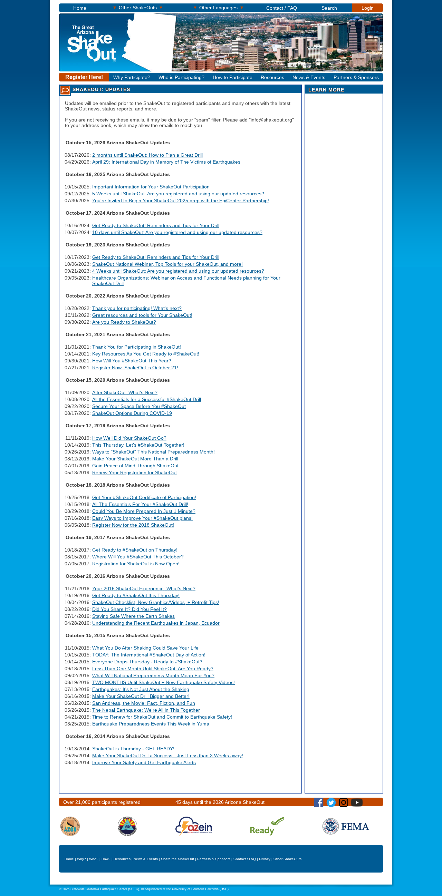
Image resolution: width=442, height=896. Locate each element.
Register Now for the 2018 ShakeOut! (133, 525)
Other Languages (218, 7)
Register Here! (84, 77)
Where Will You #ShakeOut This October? (138, 556)
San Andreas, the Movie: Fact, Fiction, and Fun (143, 703)
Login (368, 8)
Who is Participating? (181, 77)
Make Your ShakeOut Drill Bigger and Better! (141, 696)
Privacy (264, 859)
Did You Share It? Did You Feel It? (129, 609)
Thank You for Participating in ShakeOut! (136, 347)
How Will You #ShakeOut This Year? (131, 360)
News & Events (308, 77)
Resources (272, 77)
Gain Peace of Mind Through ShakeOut (135, 465)
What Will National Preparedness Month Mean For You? (153, 675)
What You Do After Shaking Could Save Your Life (145, 648)
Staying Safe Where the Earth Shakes (133, 616)
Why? (81, 859)
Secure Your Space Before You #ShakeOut (139, 406)
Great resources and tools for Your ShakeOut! (142, 315)
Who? (93, 859)
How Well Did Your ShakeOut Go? (129, 438)
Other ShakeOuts (137, 7)
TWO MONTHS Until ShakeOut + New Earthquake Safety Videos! (163, 682)
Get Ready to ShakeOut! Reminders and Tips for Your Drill (155, 225)
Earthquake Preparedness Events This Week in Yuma (150, 724)
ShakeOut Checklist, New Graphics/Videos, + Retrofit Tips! (155, 602)
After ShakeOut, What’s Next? (124, 392)
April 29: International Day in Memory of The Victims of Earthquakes (166, 162)
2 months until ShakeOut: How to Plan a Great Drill (147, 155)
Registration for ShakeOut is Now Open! (136, 563)
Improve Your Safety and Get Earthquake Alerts (144, 762)
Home (79, 8)
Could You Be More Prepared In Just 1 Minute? (143, 511)
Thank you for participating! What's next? (137, 308)
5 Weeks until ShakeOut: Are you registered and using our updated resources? (178, 193)
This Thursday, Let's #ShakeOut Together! (138, 445)
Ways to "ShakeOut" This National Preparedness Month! (153, 452)
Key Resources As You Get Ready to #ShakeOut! (145, 354)
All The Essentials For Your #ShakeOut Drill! (140, 504)
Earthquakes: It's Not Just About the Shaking (140, 689)
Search (329, 8)
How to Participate (232, 77)
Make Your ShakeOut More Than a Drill (135, 458)
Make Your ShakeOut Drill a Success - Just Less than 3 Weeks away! (167, 755)
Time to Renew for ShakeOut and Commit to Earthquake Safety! (162, 717)
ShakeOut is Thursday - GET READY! (133, 748)
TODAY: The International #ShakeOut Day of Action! (148, 655)
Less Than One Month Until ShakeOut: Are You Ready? (152, 668)
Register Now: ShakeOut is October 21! (135, 367)
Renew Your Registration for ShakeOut (134, 472)
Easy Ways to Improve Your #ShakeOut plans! (142, 518)
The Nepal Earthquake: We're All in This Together (146, 710)
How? (106, 859)
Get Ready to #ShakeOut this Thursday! (136, 595)
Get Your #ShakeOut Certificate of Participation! (144, 497)
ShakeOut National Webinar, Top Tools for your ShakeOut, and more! (167, 264)
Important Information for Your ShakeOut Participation (151, 186)
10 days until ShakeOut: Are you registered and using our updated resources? (177, 232)
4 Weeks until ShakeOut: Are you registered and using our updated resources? (178, 271)
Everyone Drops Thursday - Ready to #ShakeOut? (147, 661)
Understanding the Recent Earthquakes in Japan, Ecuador (156, 623)
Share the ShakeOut (177, 859)
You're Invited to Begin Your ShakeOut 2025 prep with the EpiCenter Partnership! (180, 200)
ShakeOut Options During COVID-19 (132, 413)
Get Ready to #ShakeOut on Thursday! (134, 550)
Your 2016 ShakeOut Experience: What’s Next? (143, 588)
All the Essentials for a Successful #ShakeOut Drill (146, 399)
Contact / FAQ (281, 8)
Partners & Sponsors (356, 77)
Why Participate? (131, 77)
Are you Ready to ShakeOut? (124, 322)
